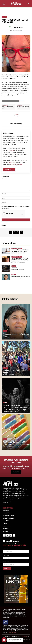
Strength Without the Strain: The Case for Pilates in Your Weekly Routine (20, 250)
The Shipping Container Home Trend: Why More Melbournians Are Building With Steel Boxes (19, 260)
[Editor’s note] (6, 268)
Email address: (7, 561)
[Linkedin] (17, 232)
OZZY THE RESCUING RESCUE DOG (23, 107)
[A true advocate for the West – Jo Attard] (6, 277)
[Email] (21, 232)
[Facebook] (10, 232)
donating (11, 150)
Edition (13, 266)
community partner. (16, 164)
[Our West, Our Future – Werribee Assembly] (16, 358)
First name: (6, 549)
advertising (12, 162)
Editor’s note (14, 267)
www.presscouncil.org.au (9, 630)
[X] (14, 232)
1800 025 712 (12, 632)
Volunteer (22, 101)
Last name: (6, 555)
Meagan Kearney (18, 27)
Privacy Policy (25, 636)
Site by (23, 639)
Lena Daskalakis (14, 277)
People (4, 17)
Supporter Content (14, 252)
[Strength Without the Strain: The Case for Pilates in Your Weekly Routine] (6, 251)
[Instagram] (10, 535)
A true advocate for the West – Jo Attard (20, 276)
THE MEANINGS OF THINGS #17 (7, 107)
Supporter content (16, 248)
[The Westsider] (16, 3)
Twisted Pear (27, 639)
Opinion (5, 367)
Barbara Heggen (14, 269)
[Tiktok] (14, 535)
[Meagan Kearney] (11, 27)
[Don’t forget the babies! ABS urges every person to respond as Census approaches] (16, 432)
